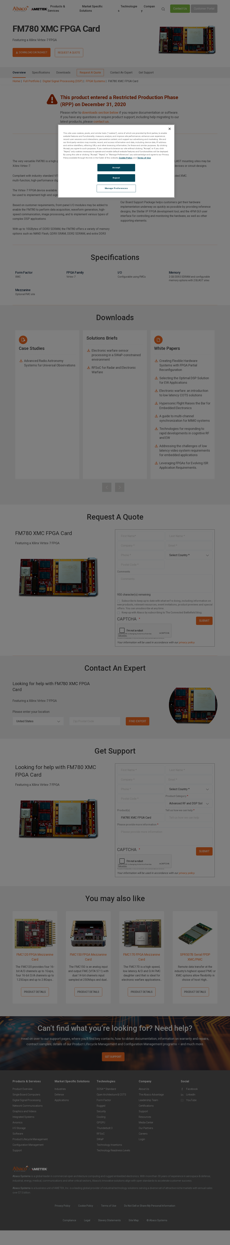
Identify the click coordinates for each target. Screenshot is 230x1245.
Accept (116, 167)
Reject (116, 178)
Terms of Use (144, 158)
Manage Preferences (116, 188)
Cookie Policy (125, 158)
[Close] (170, 129)
